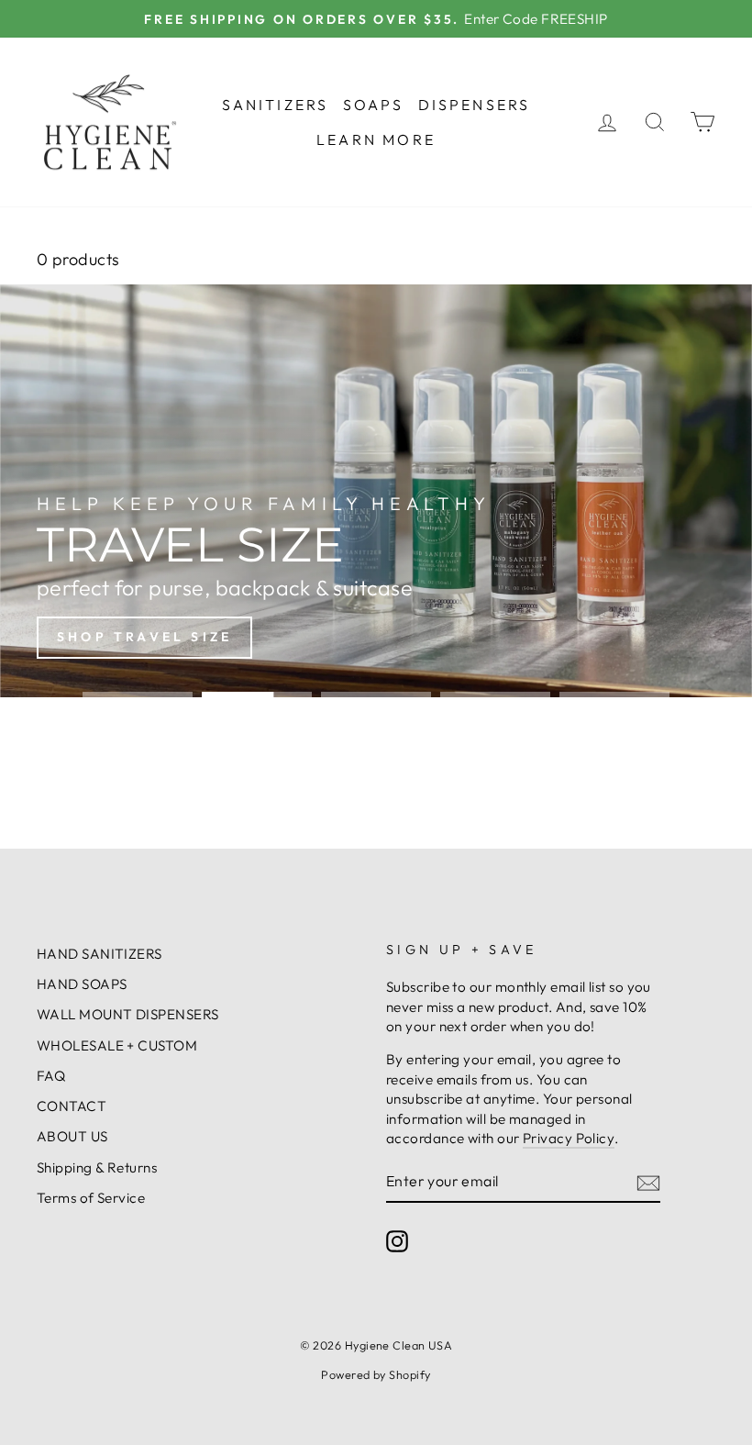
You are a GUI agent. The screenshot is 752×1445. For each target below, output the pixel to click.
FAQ (51, 1075)
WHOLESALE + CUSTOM (117, 1045)
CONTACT (71, 1106)
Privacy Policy (568, 1138)
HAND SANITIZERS (99, 953)
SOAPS (373, 104)
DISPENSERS (474, 104)
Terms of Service (91, 1197)
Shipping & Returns (97, 1167)
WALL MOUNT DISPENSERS (127, 1014)
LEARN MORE (376, 139)
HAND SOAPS (82, 984)
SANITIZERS (275, 104)
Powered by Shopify (375, 1374)
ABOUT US (72, 1136)
